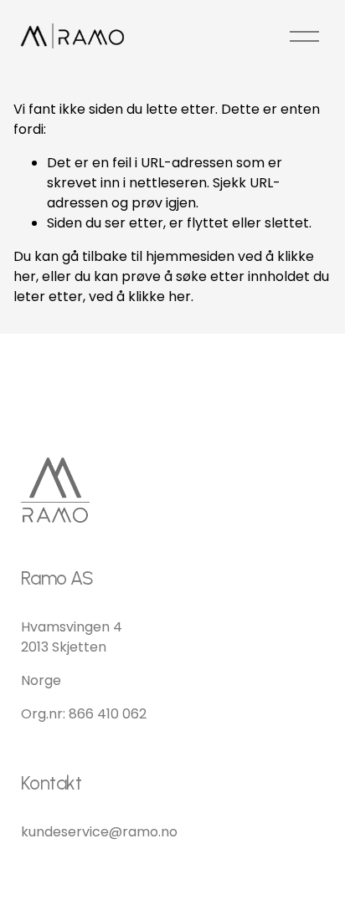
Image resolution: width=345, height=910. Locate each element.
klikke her (159, 296)
